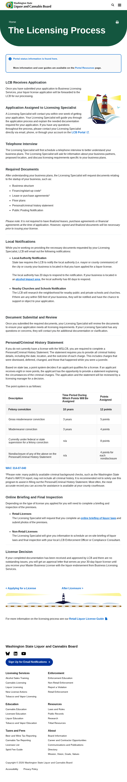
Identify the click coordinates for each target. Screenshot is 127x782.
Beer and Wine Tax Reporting (21, 735)
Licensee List (12, 745)
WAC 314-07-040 (16, 468)
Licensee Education (16, 713)
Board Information (57, 735)
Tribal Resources (57, 723)
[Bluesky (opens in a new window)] (7, 653)
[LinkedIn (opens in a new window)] (15, 653)
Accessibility (12, 769)
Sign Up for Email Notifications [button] (27, 661)
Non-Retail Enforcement (60, 682)
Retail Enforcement (58, 691)
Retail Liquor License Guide (86, 618)
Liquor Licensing (14, 687)
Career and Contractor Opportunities (67, 740)
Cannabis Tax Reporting (18, 740)
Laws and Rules (56, 709)
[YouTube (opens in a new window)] (23, 653)
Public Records (56, 713)
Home (12, 22)
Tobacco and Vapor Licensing (21, 696)
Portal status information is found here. (35, 58)
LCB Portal (78, 132)
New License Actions (16, 691)
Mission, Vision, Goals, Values (63, 754)
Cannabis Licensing (16, 682)
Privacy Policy (30, 769)
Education (12, 704)
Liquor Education (14, 718)
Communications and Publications (65, 745)
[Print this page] (117, 23)
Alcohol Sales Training (17, 678)
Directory (52, 749)
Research (53, 718)
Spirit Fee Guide (14, 749)
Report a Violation (57, 687)
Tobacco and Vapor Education (21, 723)
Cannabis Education (16, 709)
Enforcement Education (60, 678)
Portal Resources (84, 67)
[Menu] (119, 5)
